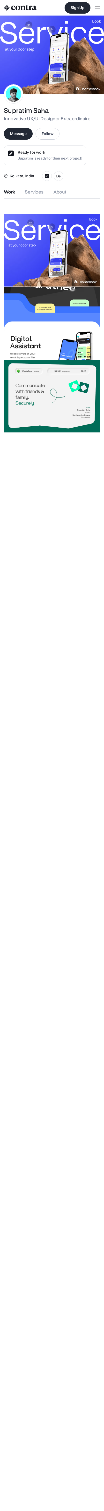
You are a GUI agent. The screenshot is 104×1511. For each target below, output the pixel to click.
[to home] (20, 8)
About (60, 191)
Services (34, 191)
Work (9, 191)
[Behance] (58, 176)
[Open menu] (97, 8)
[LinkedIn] (47, 176)
